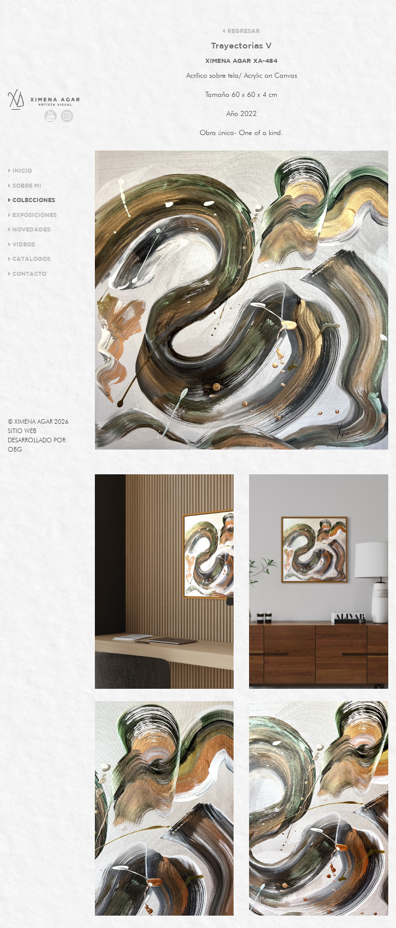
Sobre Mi (26, 186)
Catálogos (31, 259)
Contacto (28, 274)
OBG (15, 449)
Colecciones (33, 200)
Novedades (31, 230)
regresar (243, 31)
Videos (23, 244)
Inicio (21, 171)
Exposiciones (34, 215)
